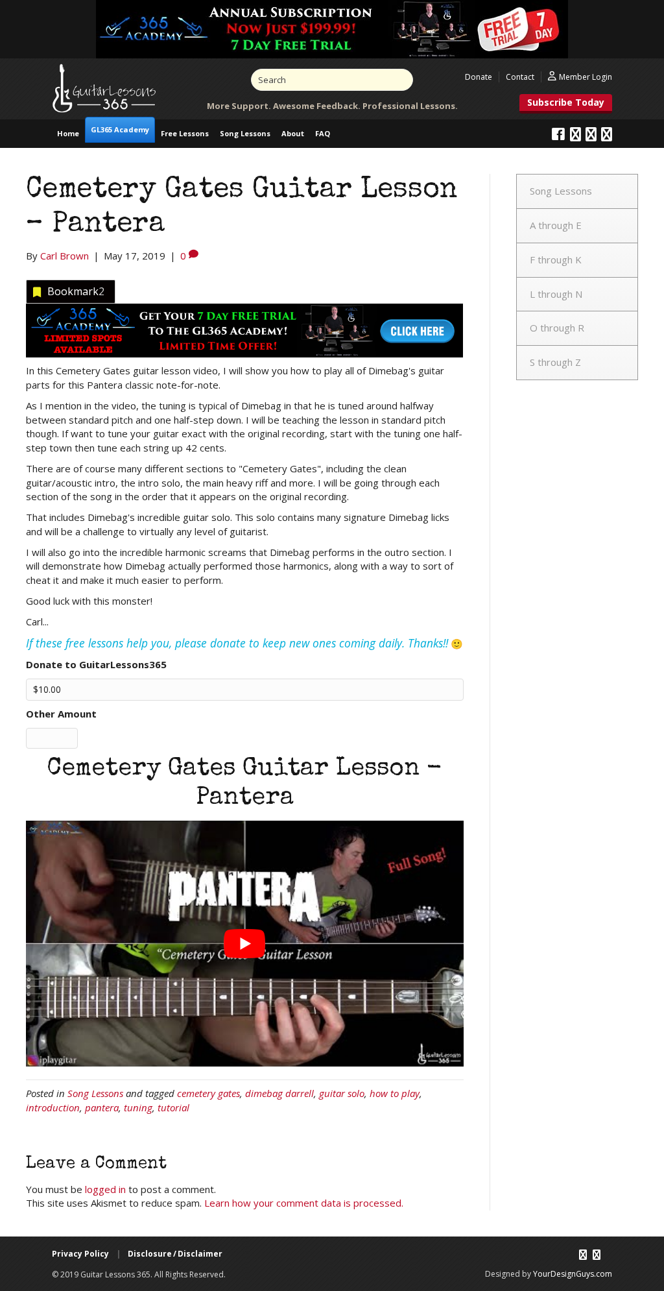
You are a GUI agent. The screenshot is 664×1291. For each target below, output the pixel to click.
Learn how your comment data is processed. (303, 1202)
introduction (53, 1107)
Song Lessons (245, 133)
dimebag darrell (279, 1093)
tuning (138, 1107)
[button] (565, 104)
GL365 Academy (120, 129)
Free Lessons (185, 133)
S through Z (555, 362)
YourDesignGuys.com (572, 1273)
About (292, 133)
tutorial (173, 1107)
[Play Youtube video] (245, 944)
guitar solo (341, 1093)
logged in (105, 1189)
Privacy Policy (80, 1253)
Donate (478, 76)
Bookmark (75, 291)
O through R (557, 327)
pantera (102, 1107)
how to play (395, 1093)
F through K (556, 259)
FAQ (322, 133)
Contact (520, 76)
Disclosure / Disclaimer (175, 1253)
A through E (556, 225)
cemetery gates (208, 1093)
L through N (556, 293)
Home (68, 133)
